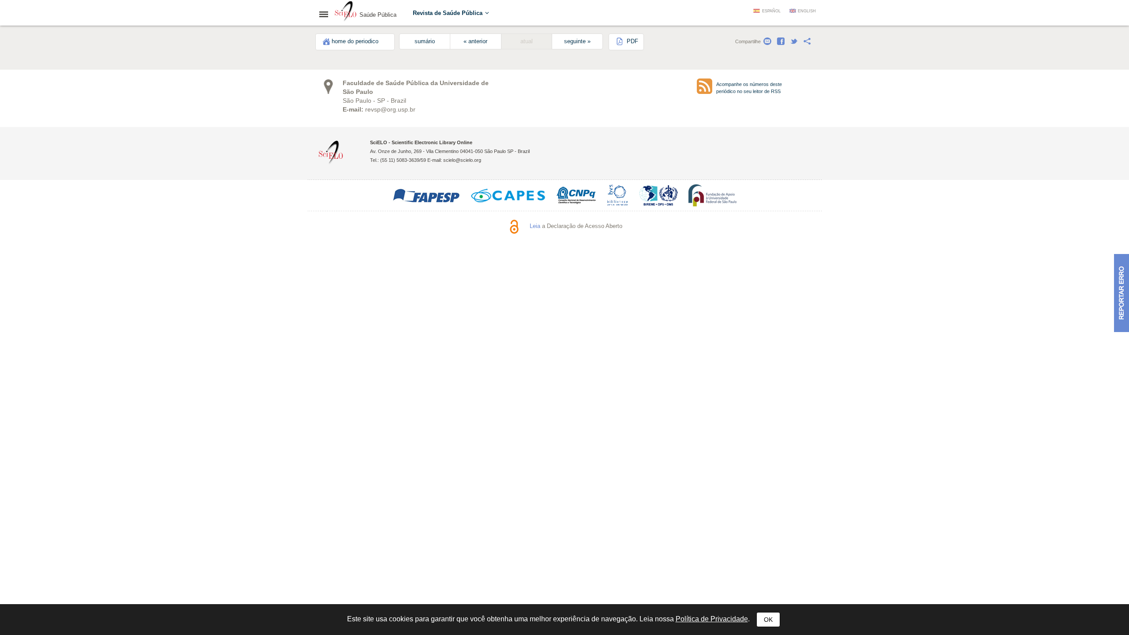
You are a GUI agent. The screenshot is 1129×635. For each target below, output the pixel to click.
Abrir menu (326, 14)
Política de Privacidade (712, 619)
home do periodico (355, 41)
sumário (425, 41)
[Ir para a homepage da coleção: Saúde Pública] (346, 12)
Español (771, 11)
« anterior (475, 41)
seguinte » (577, 41)
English (807, 11)
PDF (631, 41)
